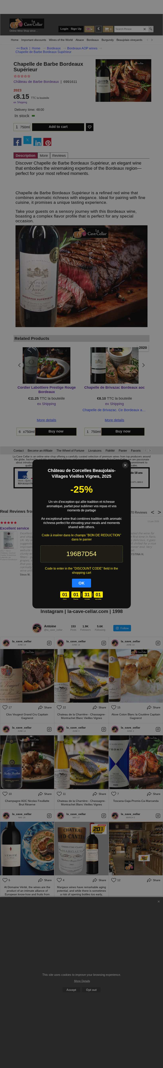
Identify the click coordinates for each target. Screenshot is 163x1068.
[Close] (125, 465)
